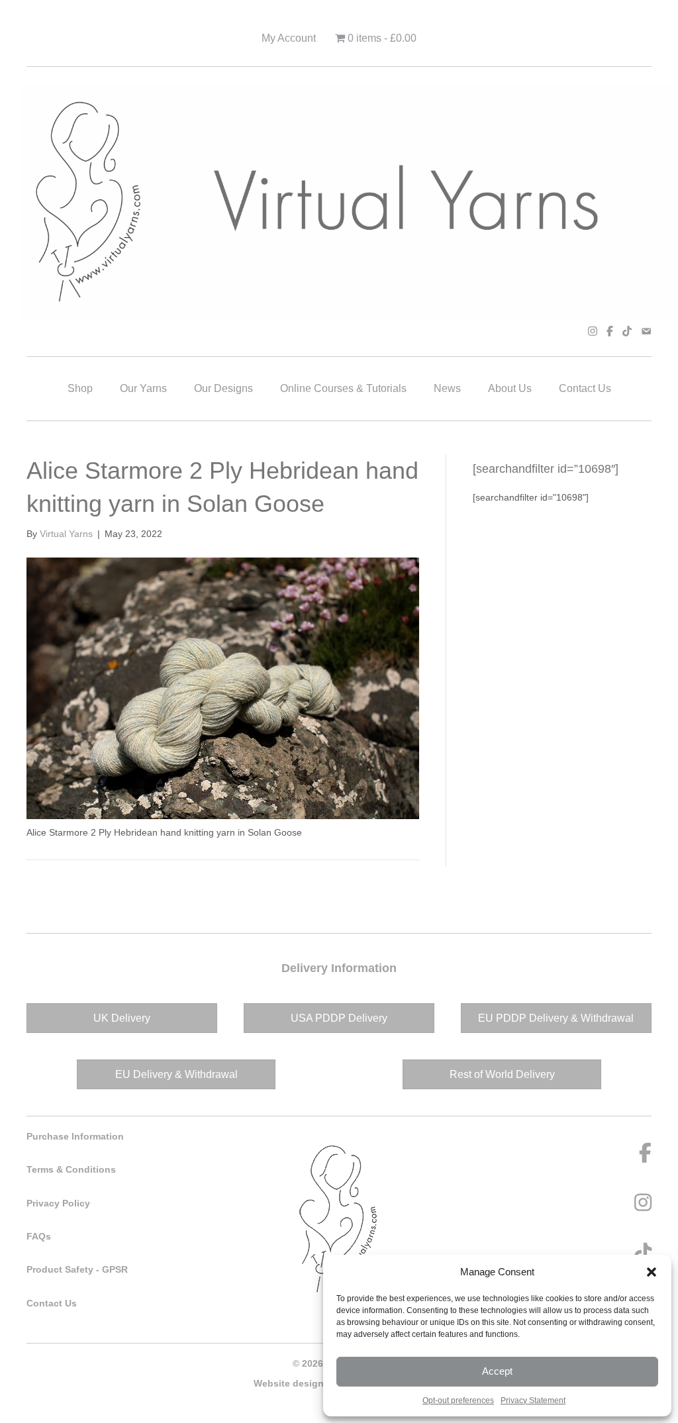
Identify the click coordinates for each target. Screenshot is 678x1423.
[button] (651, 1272)
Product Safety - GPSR (77, 1269)
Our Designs (223, 388)
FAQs (38, 1236)
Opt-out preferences (458, 1400)
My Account (289, 38)
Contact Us (585, 388)
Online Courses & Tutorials (343, 388)
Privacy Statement (533, 1400)
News (447, 388)
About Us (510, 388)
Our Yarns (143, 388)
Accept (497, 1371)
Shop (80, 388)
